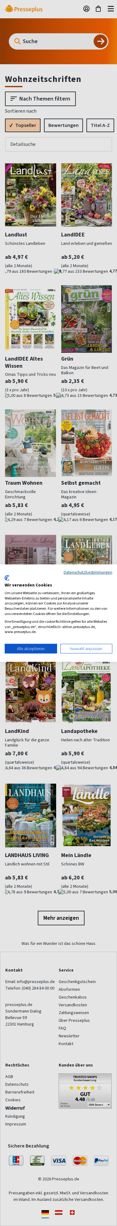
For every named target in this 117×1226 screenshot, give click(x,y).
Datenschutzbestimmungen (88, 572)
